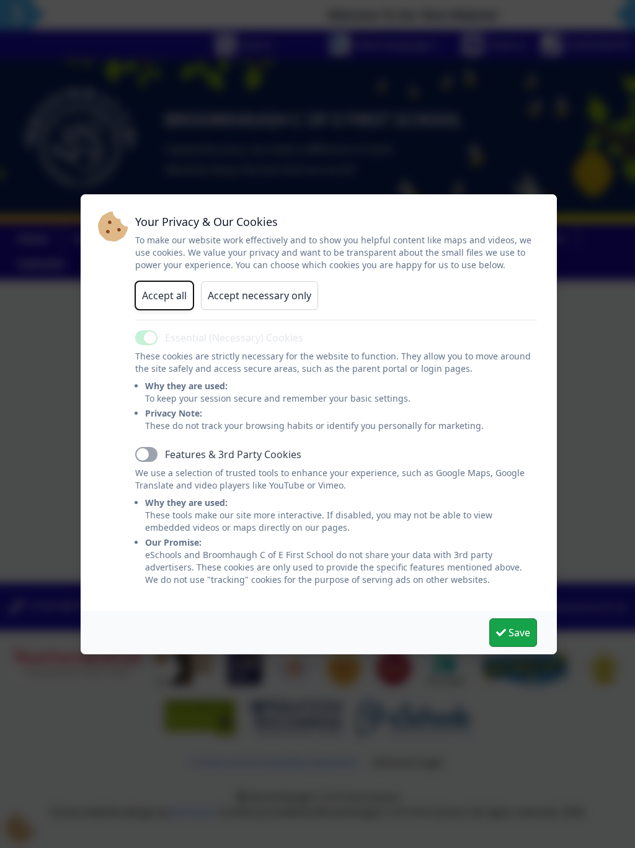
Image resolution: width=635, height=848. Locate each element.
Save (518, 632)
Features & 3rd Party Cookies (233, 454)
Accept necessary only (259, 295)
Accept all (164, 295)
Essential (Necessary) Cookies (234, 338)
